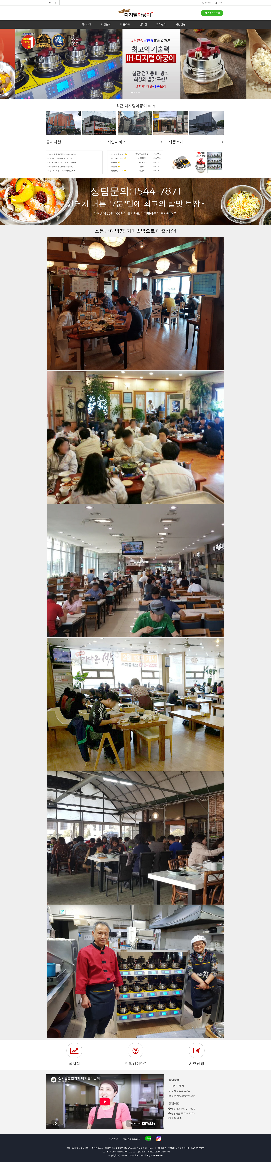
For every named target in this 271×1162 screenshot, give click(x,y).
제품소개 (125, 24)
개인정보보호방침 (131, 1138)
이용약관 (113, 1138)
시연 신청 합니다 (116, 154)
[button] (9, 64)
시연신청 (180, 24)
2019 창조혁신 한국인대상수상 (60, 166)
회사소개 (87, 24)
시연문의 (113, 162)
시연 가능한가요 (116, 158)
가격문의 (113, 166)
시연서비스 (116, 142)
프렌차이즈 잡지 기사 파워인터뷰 (61, 170)
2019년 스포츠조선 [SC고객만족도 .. (62, 162)
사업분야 (106, 24)
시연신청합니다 (116, 170)
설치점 (143, 24)
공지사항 (53, 142)
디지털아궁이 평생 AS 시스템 (60, 158)
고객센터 (161, 24)
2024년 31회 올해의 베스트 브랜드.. (62, 154)
